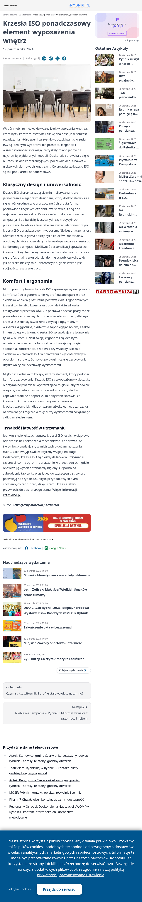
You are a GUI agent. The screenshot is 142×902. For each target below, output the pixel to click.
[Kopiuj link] (44, 58)
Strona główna (10, 14)
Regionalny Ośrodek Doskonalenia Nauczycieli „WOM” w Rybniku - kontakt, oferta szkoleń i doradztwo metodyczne (49, 811)
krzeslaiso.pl (12, 495)
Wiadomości (25, 14)
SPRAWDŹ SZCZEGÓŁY (117, 33)
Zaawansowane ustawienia (81, 874)
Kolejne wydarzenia (71, 670)
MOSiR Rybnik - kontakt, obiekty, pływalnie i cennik (45, 792)
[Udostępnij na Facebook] (64, 58)
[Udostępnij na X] (57, 58)
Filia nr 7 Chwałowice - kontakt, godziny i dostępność (46, 799)
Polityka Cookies (19, 889)
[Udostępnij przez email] (51, 58)
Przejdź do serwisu (59, 889)
